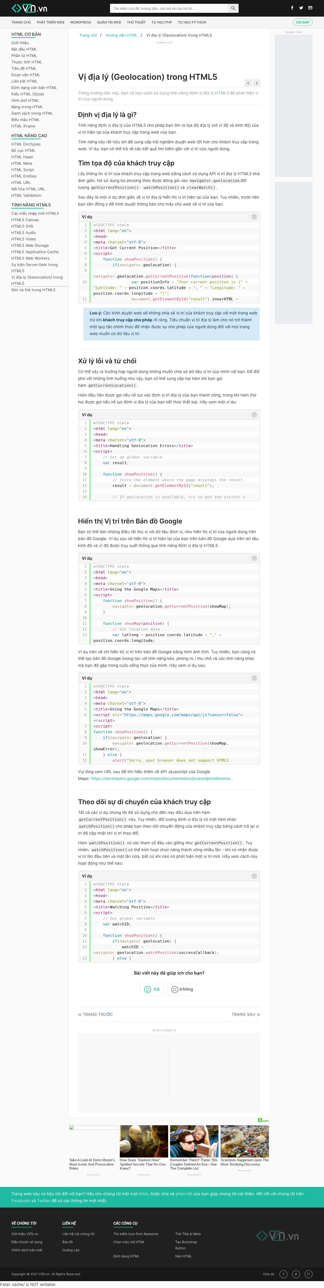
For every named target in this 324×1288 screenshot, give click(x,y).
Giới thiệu (20, 42)
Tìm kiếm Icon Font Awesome (135, 1234)
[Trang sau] (256, 83)
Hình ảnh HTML (25, 100)
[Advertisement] (164, 55)
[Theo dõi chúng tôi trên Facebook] (292, 8)
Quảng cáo (70, 1250)
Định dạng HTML (126, 1256)
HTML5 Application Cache (35, 251)
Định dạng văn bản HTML (34, 87)
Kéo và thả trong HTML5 (33, 289)
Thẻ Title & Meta (188, 1234)
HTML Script (22, 169)
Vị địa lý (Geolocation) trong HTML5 (37, 280)
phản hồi (184, 1193)
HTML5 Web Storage (30, 245)
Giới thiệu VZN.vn (24, 1234)
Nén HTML (183, 1256)
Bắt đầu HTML (24, 49)
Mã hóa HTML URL (28, 189)
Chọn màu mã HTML (129, 1242)
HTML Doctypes (26, 144)
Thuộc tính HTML (26, 62)
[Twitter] (296, 1274)
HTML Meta (21, 163)
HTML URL (21, 182)
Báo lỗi (67, 1242)
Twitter (43, 1200)
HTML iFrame (23, 126)
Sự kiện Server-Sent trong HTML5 (34, 267)
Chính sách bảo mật (26, 1250)
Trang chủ (21, 22)
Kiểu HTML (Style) (27, 94)
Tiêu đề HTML (24, 68)
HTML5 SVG (22, 226)
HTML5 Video (23, 239)
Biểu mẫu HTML (25, 119)
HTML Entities (24, 176)
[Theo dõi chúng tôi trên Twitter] (301, 8)
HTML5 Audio (23, 232)
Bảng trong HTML (27, 106)
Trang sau (243, 1014)
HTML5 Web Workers (30, 258)
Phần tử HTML (24, 55)
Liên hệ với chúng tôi (78, 1234)
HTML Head (22, 156)
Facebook (20, 1200)
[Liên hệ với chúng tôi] (310, 8)
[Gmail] (309, 1274)
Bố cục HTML (23, 150)
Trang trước (98, 1014)
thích (143, 1193)
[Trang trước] (248, 83)
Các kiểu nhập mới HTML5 (35, 213)
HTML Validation (26, 195)
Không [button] (186, 989)
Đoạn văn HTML (25, 74)
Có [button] (157, 989)
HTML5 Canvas (25, 219)
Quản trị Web (109, 22)
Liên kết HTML (24, 81)
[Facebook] (283, 1274)
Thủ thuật (136, 22)
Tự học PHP (162, 22)
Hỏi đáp (303, 22)
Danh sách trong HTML (32, 113)
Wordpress (80, 22)
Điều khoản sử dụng (26, 1242)
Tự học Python (192, 22)
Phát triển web (50, 22)
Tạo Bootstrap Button (186, 1245)
